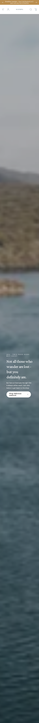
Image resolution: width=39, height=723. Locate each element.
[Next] (36, 2)
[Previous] (3, 2)
